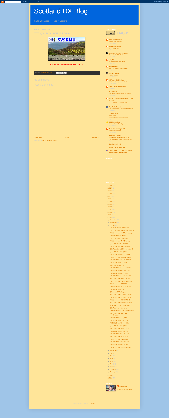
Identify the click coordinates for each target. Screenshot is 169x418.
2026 (110, 185)
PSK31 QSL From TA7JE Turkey (120, 241)
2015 (110, 215)
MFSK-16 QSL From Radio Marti (120, 305)
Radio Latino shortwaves (117, 147)
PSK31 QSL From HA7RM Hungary (121, 233)
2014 (110, 217)
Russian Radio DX (115, 144)
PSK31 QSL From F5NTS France (120, 278)
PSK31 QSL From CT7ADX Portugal (121, 294)
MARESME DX (113, 66)
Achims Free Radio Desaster (118, 53)
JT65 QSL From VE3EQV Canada (120, 276)
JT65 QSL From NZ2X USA (118, 262)
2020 (110, 201)
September (113, 350)
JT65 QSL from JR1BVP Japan (119, 342)
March (112, 366)
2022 (110, 196)
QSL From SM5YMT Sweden (119, 244)
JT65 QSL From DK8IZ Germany (120, 246)
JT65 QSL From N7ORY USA (119, 320)
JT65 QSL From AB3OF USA (118, 273)
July (111, 356)
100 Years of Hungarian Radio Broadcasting (121, 81)
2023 (110, 193)
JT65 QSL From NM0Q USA (118, 318)
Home (67, 137)
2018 (110, 207)
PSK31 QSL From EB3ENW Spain (120, 257)
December (113, 220)
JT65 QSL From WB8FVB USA (119, 334)
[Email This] (57, 73)
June (111, 358)
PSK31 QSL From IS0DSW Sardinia (121, 302)
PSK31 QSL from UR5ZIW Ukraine (120, 300)
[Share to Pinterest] (66, 73)
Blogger (92, 403)
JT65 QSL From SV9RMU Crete (120, 270)
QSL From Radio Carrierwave (119, 238)
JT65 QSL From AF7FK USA (118, 236)
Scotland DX (123, 386)
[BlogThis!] (60, 73)
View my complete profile (124, 389)
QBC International (114, 122)
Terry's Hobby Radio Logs (117, 87)
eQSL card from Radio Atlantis (117, 61)
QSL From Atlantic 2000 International (121, 249)
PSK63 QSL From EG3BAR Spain (120, 347)
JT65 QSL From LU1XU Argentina (120, 286)
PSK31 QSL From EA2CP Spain (120, 284)
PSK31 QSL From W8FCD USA (119, 328)
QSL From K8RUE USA (117, 265)
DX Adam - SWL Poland (116, 80)
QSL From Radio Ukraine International (122, 230)
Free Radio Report (115, 107)
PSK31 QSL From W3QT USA (119, 336)
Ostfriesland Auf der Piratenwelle (118, 55)
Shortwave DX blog (115, 46)
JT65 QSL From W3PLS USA (119, 344)
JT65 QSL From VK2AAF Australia (120, 260)
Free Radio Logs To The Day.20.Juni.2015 (120, 139)
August (112, 353)
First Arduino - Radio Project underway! (120, 93)
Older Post (95, 137)
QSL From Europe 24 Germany (119, 227)
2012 (110, 378)
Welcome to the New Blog (116, 124)
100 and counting (113, 75)
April (111, 364)
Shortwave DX (113, 114)
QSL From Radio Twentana (118, 308)
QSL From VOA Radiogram (118, 252)
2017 (110, 209)
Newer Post (38, 137)
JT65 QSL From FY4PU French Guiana (122, 310)
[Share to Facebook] (64, 73)
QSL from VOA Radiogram (118, 292)
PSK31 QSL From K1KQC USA (119, 339)
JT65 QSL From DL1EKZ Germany (120, 268)
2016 (110, 212)
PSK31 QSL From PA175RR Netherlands (118, 314)
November (113, 222)
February (113, 369)
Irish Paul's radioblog (115, 40)
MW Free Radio (114, 73)
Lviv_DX (111, 60)
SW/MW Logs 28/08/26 (115, 41)
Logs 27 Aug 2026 (114, 48)
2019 (110, 204)
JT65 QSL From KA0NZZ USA (119, 331)
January (112, 372)
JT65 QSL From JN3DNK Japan (120, 254)
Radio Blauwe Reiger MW (117, 129)
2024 (110, 191)
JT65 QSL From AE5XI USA (118, 289)
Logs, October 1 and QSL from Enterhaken (121, 108)
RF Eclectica (113, 92)
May (111, 361)
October (112, 225)
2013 (110, 375)
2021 (110, 199)
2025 (110, 188)
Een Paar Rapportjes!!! (115, 130)
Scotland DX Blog (61, 11)
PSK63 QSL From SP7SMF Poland (121, 297)
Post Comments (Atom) (49, 140)
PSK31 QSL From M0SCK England (121, 281)
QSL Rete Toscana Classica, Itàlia (118, 68)
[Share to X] (62, 73)
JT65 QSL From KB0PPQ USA (119, 323)
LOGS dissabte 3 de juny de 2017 (118, 102)
